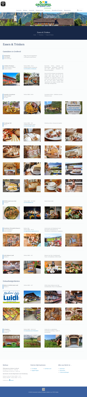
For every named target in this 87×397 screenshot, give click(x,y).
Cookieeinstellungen (64, 372)
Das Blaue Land (48, 368)
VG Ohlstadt (34, 368)
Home (34, 35)
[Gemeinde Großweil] (43, 4)
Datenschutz (62, 370)
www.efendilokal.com (28, 202)
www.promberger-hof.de (29, 126)
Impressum (62, 368)
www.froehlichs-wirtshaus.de (30, 68)
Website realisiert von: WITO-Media (50, 392)
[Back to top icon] (43, 389)
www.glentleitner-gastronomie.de (31, 231)
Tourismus (41, 35)
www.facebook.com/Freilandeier (31, 330)
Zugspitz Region (35, 370)
